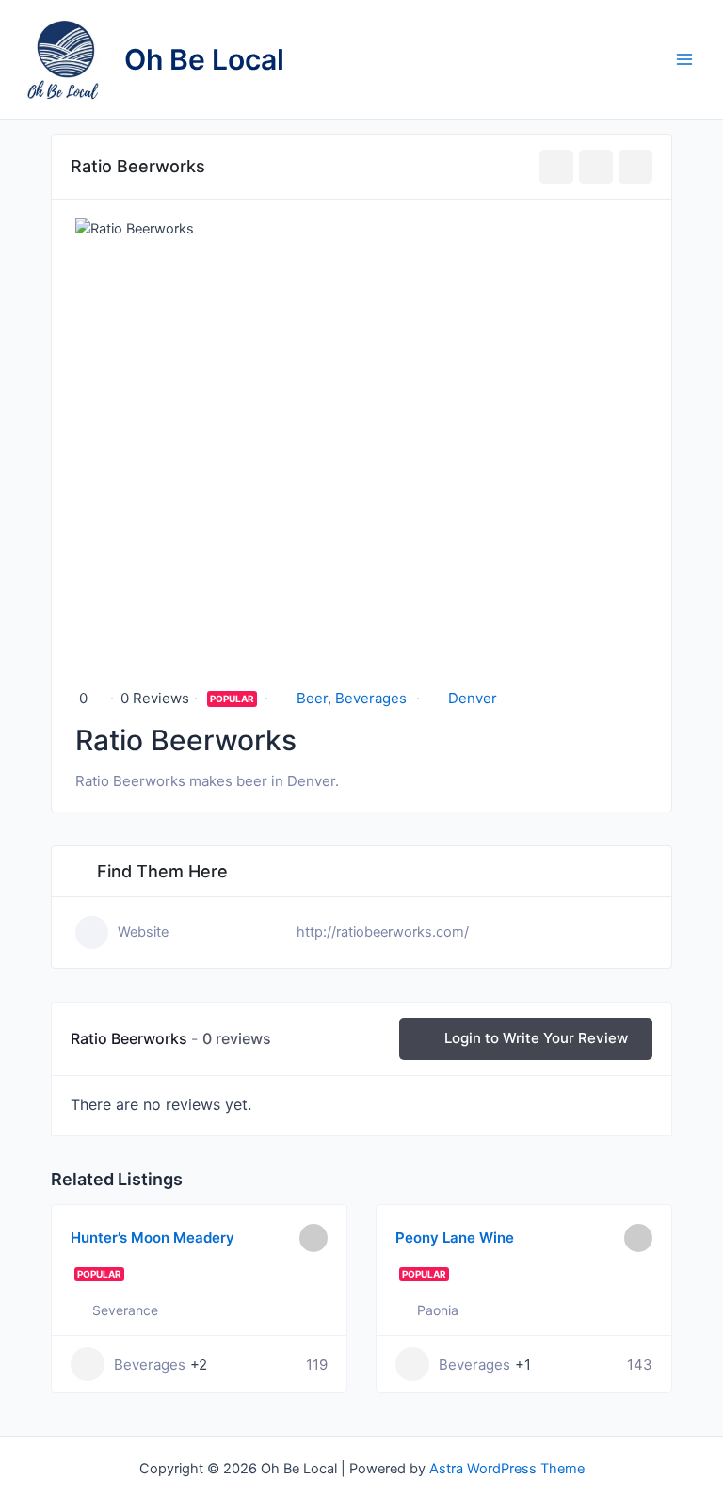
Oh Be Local (204, 59)
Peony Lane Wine (454, 1237)
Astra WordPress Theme (507, 1468)
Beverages (371, 698)
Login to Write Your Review (536, 1038)
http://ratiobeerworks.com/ (383, 932)
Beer (312, 698)
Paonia (437, 1310)
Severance (125, 1310)
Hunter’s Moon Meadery (152, 1237)
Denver (472, 698)
